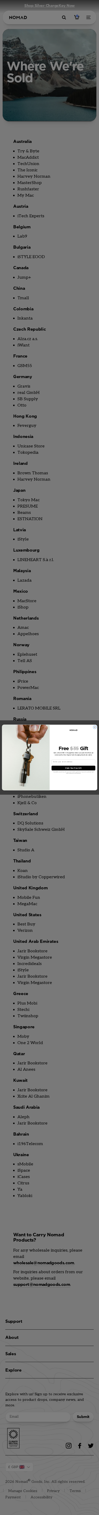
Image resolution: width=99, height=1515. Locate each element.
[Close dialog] (94, 727)
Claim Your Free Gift (73, 768)
